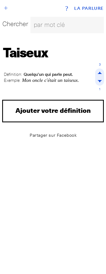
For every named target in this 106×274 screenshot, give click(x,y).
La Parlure (89, 8)
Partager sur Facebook (53, 135)
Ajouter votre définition (53, 110)
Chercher (15, 24)
